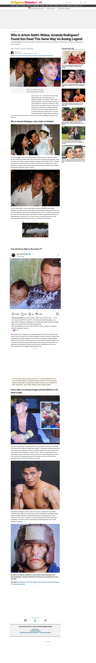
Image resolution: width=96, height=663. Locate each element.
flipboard (32, 631)
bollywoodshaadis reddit (32, 632)
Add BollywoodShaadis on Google (36, 91)
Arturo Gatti (23, 48)
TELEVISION (29, 5)
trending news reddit (45, 632)
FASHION (51, 5)
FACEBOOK (24, 55)
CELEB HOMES (69, 5)
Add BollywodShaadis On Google (36, 8)
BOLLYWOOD (23, 5)
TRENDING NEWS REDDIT (48, 55)
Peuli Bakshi (18, 52)
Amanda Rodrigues (29, 48)
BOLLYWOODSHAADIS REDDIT (37, 55)
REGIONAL (42, 5)
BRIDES (47, 5)
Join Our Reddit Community (63, 8)
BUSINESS (56, 5)
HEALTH (81, 5)
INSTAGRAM (28, 55)
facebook (38, 631)
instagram (22, 632)
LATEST (12, 5)
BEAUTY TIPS (75, 5)
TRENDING (18, 5)
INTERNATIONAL (36, 5)
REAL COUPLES (62, 5)
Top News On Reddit (50, 8)
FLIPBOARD (19, 55)
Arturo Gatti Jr (17, 48)
